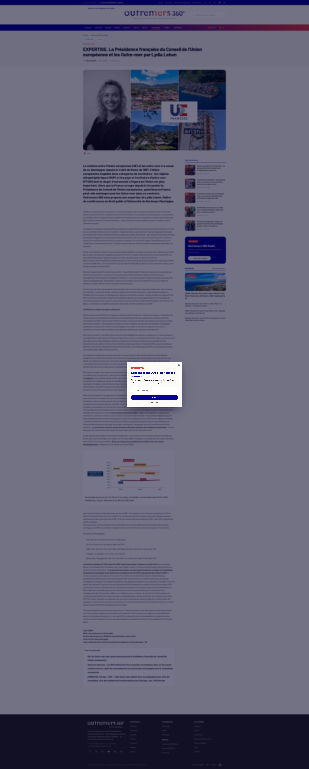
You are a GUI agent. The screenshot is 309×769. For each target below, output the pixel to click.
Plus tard (154, 403)
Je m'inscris (154, 397)
